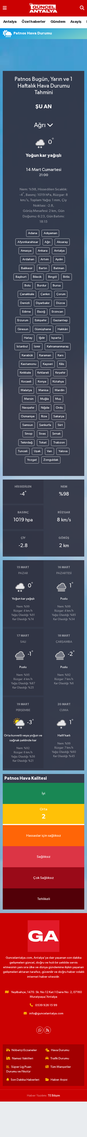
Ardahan (28, 259)
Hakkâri (63, 329)
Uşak (37, 451)
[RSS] (47, 1030)
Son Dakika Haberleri (25, 1079)
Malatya (26, 390)
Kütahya (58, 381)
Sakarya (58, 416)
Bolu (27, 285)
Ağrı (47, 242)
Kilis (61, 364)
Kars (61, 355)
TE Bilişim (54, 1095)
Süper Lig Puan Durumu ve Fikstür (18, 1069)
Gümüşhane (43, 329)
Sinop (29, 433)
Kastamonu (28, 364)
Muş (58, 398)
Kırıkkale (25, 372)
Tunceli (22, 451)
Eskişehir (41, 320)
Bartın (43, 268)
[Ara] (82, 8)
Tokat (43, 442)
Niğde (45, 407)
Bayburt (21, 276)
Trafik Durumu (59, 1058)
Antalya (10, 22)
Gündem (57, 22)
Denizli (25, 303)
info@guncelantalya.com (46, 1013)
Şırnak (56, 433)
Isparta (56, 337)
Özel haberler (33, 22)
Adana (32, 233)
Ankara (43, 250)
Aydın (59, 259)
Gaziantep (60, 320)
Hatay (28, 337)
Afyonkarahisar (28, 242)
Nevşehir (28, 407)
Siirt (60, 425)
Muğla (44, 398)
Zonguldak (50, 459)
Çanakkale (27, 294)
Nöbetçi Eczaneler (24, 1050)
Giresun (23, 329)
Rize (44, 416)
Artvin (45, 259)
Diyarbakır (43, 303)
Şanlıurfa (45, 425)
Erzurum (22, 320)
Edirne (26, 311)
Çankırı (45, 294)
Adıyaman (50, 233)
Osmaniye (28, 416)
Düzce (60, 303)
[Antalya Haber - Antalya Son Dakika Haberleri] (43, 8)
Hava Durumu (60, 1050)
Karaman (45, 355)
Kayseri (48, 364)
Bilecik (37, 276)
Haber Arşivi (59, 1079)
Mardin (59, 390)
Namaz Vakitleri (22, 1058)
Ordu (59, 407)
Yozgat (32, 459)
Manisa (43, 390)
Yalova (63, 451)
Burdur (41, 285)
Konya (42, 381)
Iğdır (42, 337)
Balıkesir (27, 268)
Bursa (57, 285)
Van (49, 451)
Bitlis (66, 276)
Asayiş (75, 22)
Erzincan (57, 311)
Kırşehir (60, 372)
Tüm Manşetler (60, 1066)
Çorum (60, 294)
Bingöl (52, 276)
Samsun (27, 425)
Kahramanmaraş (58, 346)
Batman (59, 268)
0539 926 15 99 (46, 1005)
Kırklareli (43, 372)
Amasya (26, 250)
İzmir (37, 346)
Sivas (42, 433)
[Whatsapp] (39, 1030)
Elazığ (41, 311)
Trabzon (59, 442)
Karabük (27, 355)
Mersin (29, 398)
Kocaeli (26, 381)
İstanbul (22, 346)
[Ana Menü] (5, 8)
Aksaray (62, 242)
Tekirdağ (26, 442)
